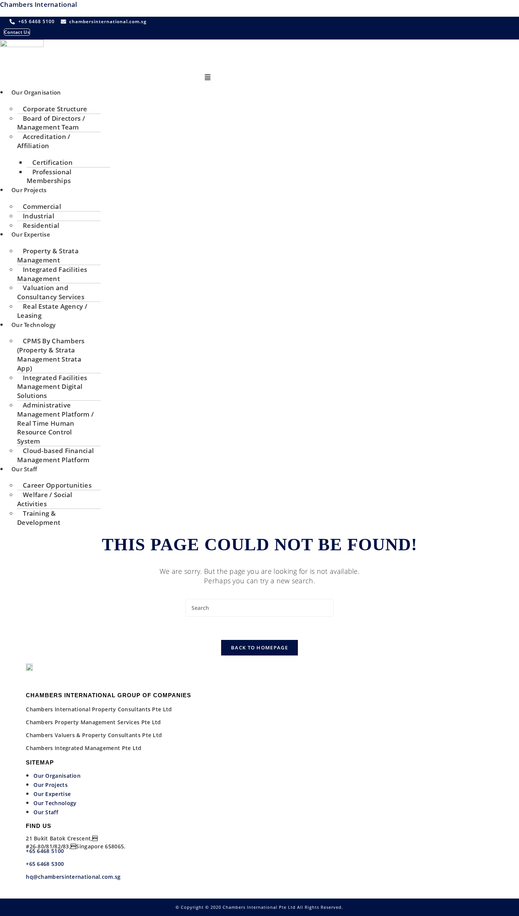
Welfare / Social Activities (45, 499)
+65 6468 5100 (45, 850)
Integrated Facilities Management (52, 274)
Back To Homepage (259, 647)
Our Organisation (36, 92)
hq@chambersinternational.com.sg (73, 876)
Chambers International (39, 4)
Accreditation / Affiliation (44, 141)
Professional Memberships (49, 176)
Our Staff (24, 469)
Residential (41, 225)
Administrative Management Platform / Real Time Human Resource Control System (55, 423)
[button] (207, 77)
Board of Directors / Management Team (51, 123)
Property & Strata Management (48, 255)
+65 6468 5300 (45, 863)
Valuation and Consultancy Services (50, 292)
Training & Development (38, 518)
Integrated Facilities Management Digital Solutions (52, 386)
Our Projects (29, 190)
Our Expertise (30, 234)
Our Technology (33, 324)
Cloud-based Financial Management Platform (55, 455)
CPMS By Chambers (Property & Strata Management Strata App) (51, 354)
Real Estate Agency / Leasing (52, 311)
